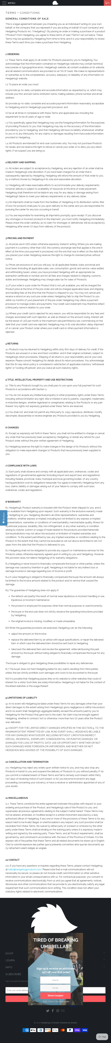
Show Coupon (55, 995)
